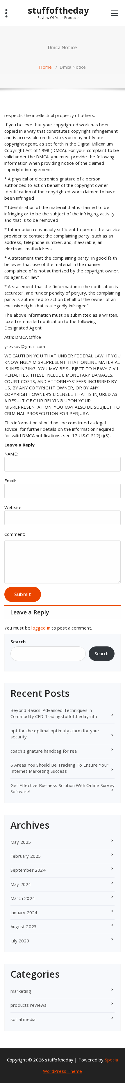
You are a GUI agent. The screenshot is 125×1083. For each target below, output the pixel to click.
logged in (40, 628)
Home (45, 67)
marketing (20, 991)
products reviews (28, 1005)
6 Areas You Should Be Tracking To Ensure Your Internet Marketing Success (59, 768)
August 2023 (23, 926)
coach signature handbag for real (44, 751)
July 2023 (19, 941)
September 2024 (28, 870)
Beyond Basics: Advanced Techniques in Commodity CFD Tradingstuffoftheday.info (53, 713)
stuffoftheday (58, 12)
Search (18, 641)
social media (22, 1019)
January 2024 (23, 912)
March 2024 (22, 898)
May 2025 (20, 842)
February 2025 (25, 856)
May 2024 (20, 884)
